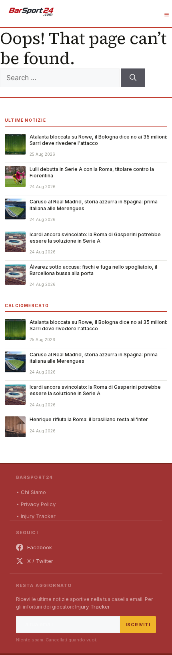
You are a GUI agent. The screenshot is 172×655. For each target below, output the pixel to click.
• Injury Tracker (36, 516)
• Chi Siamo (31, 492)
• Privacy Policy (36, 504)
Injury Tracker (92, 606)
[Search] (133, 78)
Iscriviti (138, 624)
